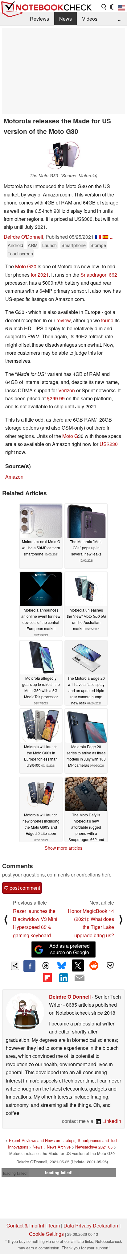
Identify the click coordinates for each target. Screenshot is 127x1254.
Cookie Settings (46, 1233)
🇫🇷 (98, 236)
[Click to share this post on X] (78, 965)
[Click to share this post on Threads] (45, 966)
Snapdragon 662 (98, 274)
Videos (89, 18)
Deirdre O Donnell (70, 996)
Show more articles (63, 848)
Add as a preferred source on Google (69, 949)
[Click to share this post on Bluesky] (62, 966)
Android (15, 245)
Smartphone (73, 245)
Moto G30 (25, 266)
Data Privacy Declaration (90, 1225)
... (119, 18)
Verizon (66, 390)
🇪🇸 (105, 236)
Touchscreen (20, 253)
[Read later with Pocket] (110, 965)
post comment (24, 887)
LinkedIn (111, 1120)
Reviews (39, 18)
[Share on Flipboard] (47, 978)
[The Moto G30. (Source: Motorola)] (63, 155)
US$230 (109, 444)
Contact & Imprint (25, 1225)
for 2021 (40, 274)
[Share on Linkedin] (63, 978)
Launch (49, 245)
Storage (98, 245)
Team (54, 1225)
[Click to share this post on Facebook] (29, 966)
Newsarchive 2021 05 (94, 1147)
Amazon (14, 476)
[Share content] (15, 966)
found (107, 320)
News (65, 18)
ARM (33, 245)
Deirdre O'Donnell (23, 236)
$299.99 (56, 398)
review (63, 320)
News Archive (59, 1147)
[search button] (104, 7)
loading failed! (15, 1173)
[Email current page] (79, 978)
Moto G (70, 435)
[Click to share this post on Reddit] (94, 965)
